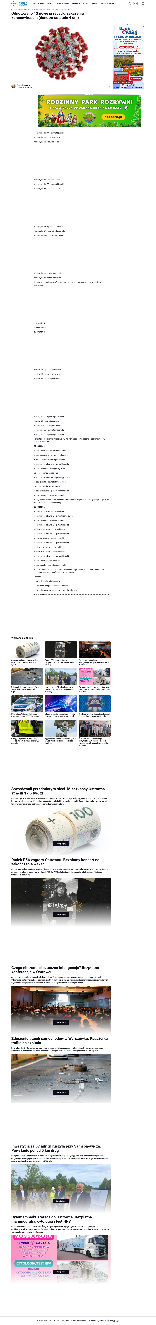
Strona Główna (38, 3)
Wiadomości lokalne (80, 3)
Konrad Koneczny (23, 85)
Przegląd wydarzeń (109, 3)
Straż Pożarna (63, 3)
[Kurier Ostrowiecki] (24, 3)
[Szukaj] (129, 3)
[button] (135, 3)
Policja (50, 3)
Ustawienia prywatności (96, 1321)
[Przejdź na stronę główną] (13, 5)
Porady (95, 3)
